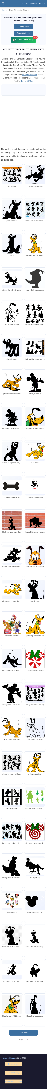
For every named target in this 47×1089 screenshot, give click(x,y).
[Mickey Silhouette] (35, 383)
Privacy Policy (13, 1073)
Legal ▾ (42, 3)
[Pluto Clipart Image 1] (12, 382)
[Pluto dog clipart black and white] (12, 485)
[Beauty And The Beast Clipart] (35, 625)
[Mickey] (12, 625)
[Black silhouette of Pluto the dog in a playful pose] (12, 940)
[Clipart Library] (3, 3)
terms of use (27, 81)
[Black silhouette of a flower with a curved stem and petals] (35, 970)
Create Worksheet (23, 33)
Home (4, 10)
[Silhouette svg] (35, 693)
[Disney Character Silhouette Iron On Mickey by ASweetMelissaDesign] (35, 486)
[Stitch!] (35, 347)
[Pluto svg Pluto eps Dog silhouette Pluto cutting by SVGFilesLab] (12, 313)
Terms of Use (13, 1064)
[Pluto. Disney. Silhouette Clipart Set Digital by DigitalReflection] (12, 523)
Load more (24, 1033)
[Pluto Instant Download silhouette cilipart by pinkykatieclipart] (12, 555)
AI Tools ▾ (25, 3)
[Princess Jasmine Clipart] (12, 589)
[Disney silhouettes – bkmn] (35, 280)
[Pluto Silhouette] (35, 174)
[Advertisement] (23, 121)
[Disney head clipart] (35, 420)
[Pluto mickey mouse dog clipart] (35, 560)
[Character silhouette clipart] (35, 320)
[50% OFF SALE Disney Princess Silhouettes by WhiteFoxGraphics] (12, 831)
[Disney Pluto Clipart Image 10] (35, 243)
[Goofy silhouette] (35, 209)
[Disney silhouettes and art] (12, 278)
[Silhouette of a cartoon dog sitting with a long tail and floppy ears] (35, 1010)
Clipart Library (9, 1058)
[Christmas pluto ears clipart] (35, 658)
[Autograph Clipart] (35, 866)
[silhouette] (12, 174)
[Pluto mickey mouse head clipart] (12, 728)
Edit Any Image (23, 26)
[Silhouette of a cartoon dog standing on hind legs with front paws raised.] (35, 937)
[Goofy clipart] (12, 762)
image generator (29, 74)
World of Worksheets (13, 1081)
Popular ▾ (33, 3)
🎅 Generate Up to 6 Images (24, 39)
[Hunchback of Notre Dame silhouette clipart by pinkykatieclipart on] (12, 870)
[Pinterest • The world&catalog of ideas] (35, 451)
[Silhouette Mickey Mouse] (12, 420)
